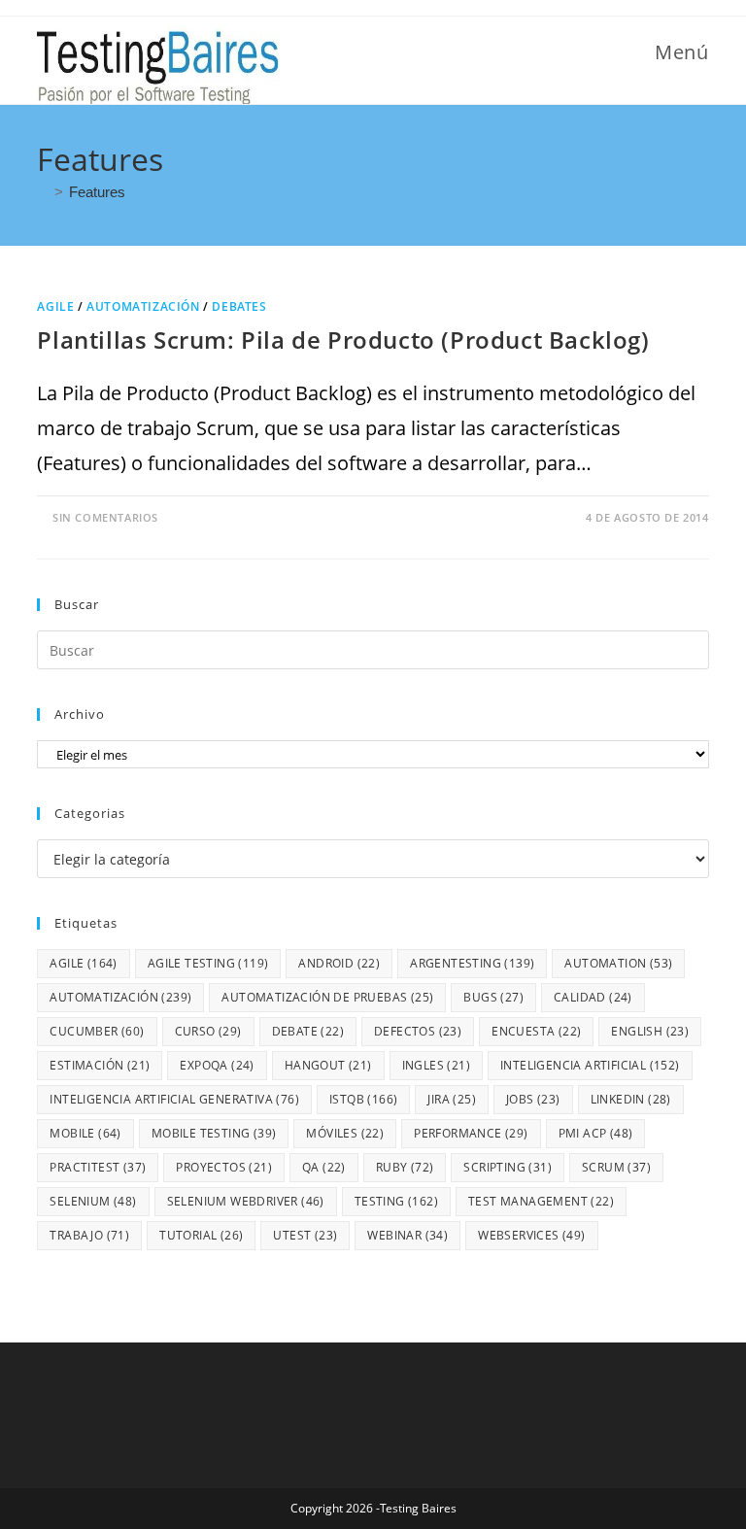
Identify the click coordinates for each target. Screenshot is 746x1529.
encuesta (536, 1031)
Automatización (142, 306)
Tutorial (201, 1235)
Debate (308, 1031)
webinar (407, 1235)
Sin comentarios (105, 517)
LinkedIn (631, 1099)
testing (396, 1201)
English (650, 1031)
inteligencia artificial (590, 1065)
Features (97, 192)
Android (339, 963)
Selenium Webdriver (245, 1201)
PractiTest (98, 1167)
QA (324, 1167)
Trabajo (89, 1235)
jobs (533, 1099)
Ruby (405, 1167)
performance (470, 1133)
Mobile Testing (214, 1133)
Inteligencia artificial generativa (174, 1099)
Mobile (85, 1133)
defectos (417, 1031)
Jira (451, 1099)
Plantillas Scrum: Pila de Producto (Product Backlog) (343, 339)
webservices (531, 1235)
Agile (55, 306)
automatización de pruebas (327, 997)
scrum (616, 1167)
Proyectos (224, 1167)
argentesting (472, 963)
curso (208, 1031)
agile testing (208, 963)
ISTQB (363, 1099)
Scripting (507, 1167)
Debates (239, 306)
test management (541, 1201)
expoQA (217, 1065)
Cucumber (97, 1031)
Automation (618, 963)
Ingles (436, 1065)
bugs (493, 997)
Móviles (345, 1133)
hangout (328, 1065)
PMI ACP (596, 1133)
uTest (305, 1235)
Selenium (93, 1201)
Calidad (593, 997)
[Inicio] (43, 192)
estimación (100, 1065)
